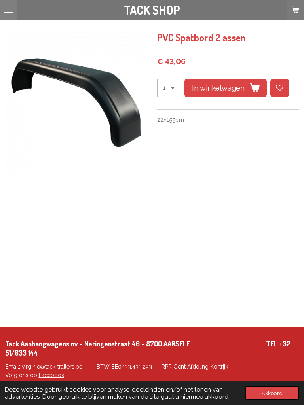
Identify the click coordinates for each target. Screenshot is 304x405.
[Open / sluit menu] (8, 10)
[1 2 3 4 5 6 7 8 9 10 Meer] (169, 88)
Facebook (51, 375)
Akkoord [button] (272, 393)
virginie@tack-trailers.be (52, 366)
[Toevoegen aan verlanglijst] (279, 88)
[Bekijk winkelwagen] (295, 10)
